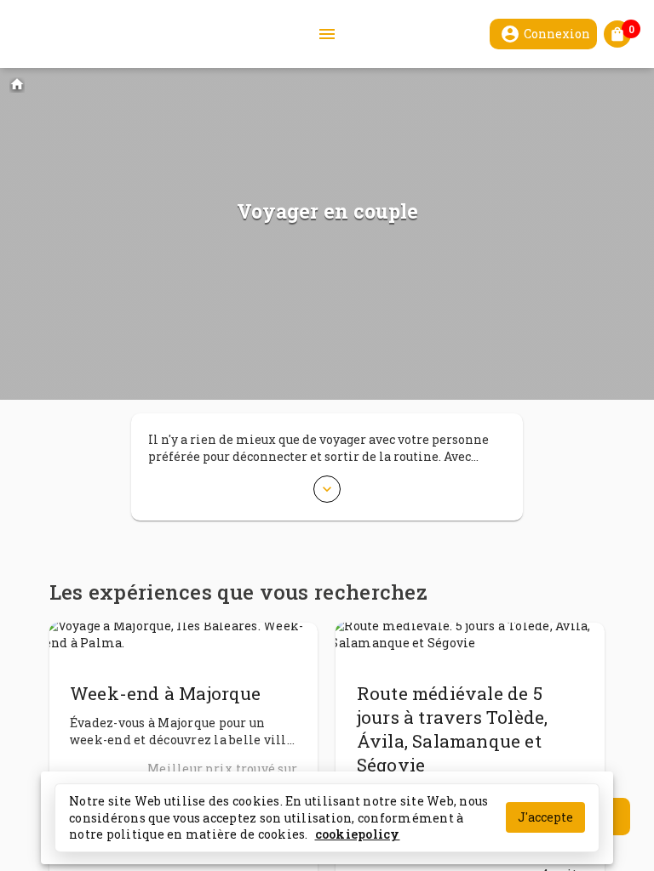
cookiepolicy (357, 834)
